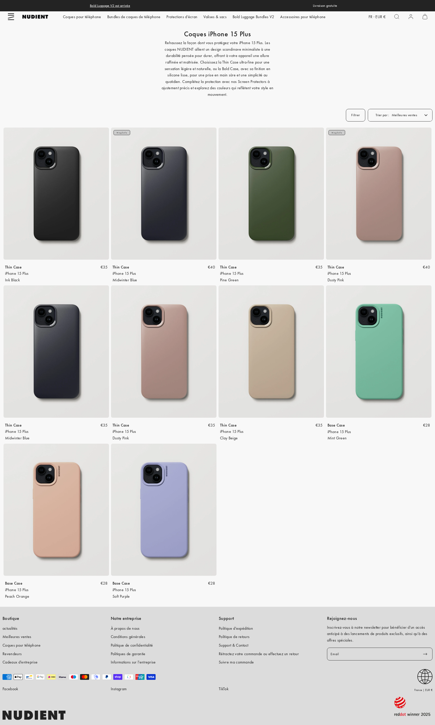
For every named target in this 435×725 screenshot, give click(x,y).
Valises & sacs (214, 16)
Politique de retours (234, 636)
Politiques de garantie (128, 653)
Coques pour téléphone (82, 16)
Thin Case (13, 267)
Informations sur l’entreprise (133, 662)
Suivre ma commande (236, 662)
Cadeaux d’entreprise (20, 662)
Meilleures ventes (17, 636)
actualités (10, 628)
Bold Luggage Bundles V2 (253, 16)
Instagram (119, 688)
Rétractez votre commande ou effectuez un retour (259, 653)
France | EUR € (423, 690)
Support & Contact (233, 645)
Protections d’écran (181, 16)
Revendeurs (12, 653)
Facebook (10, 688)
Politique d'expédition (236, 628)
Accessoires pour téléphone (302, 16)
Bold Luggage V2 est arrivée (110, 5)
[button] (11, 17)
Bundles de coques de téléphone (134, 16)
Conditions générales (128, 636)
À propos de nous (125, 628)
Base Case (336, 425)
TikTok (224, 688)
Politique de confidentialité (132, 645)
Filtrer (355, 115)
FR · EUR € (377, 16)
